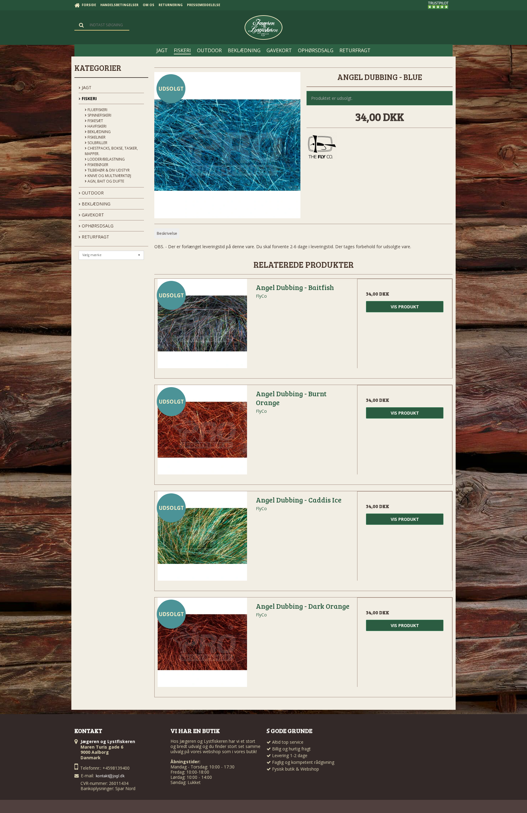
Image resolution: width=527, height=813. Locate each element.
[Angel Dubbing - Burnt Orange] (202, 432)
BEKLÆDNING (95, 204)
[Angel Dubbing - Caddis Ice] (202, 538)
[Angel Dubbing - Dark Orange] (202, 645)
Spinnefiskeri (99, 115)
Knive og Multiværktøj (109, 175)
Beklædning (99, 131)
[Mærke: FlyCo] (322, 147)
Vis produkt (405, 307)
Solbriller (97, 142)
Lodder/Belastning (106, 159)
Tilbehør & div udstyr (108, 170)
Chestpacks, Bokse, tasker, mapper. (111, 151)
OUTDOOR (92, 193)
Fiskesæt (95, 120)
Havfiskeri (96, 126)
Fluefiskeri (97, 109)
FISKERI (89, 98)
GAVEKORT (92, 215)
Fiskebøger (97, 164)
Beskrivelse (167, 233)
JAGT (86, 87)
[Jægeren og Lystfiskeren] (263, 27)
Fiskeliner (96, 137)
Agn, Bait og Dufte (105, 181)
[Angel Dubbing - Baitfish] (202, 326)
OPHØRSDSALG (97, 226)
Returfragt (95, 237)
